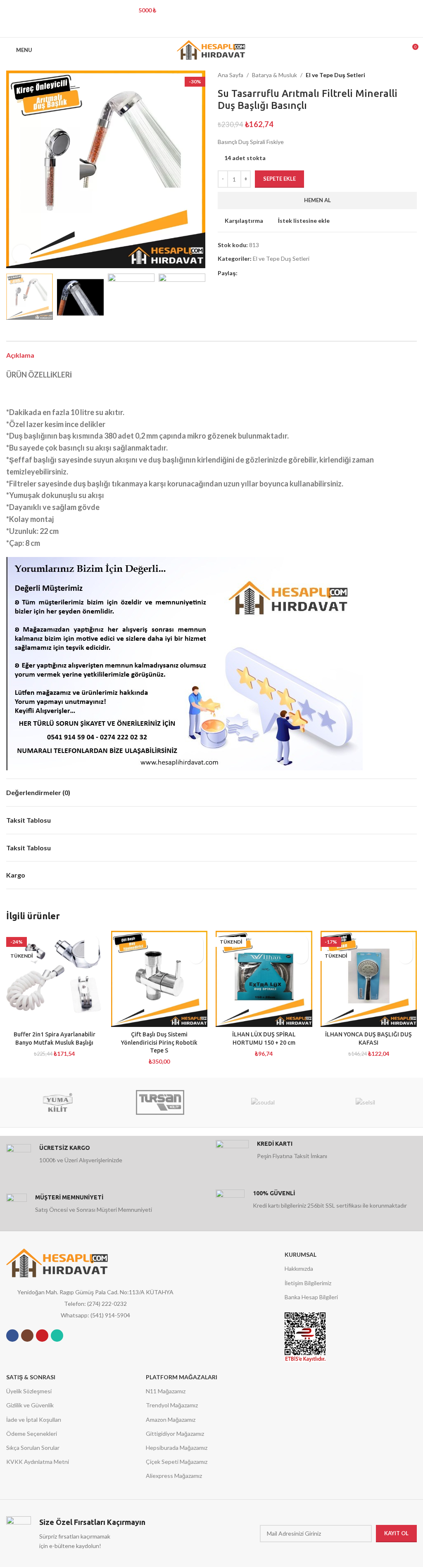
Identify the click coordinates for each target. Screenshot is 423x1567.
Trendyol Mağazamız (172, 1405)
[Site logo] (212, 49)
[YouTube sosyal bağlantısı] (42, 1335)
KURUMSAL (300, 1254)
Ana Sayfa (230, 74)
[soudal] (263, 1102)
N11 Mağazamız (165, 1391)
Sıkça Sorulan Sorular (32, 1447)
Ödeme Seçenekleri (31, 1433)
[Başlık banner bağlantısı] (199, 10)
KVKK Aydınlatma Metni (37, 1461)
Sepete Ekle (279, 178)
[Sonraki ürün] (413, 75)
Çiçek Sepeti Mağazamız (176, 1461)
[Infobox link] (106, 1156)
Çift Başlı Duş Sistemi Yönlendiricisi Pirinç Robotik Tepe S (159, 1042)
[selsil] (365, 1102)
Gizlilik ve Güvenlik (30, 1405)
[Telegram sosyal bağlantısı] (232, 29)
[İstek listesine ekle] (91, 942)
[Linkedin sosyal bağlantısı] (222, 29)
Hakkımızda (299, 1268)
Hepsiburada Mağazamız (176, 1447)
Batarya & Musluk (274, 74)
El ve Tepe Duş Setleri (335, 74)
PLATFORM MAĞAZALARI (181, 1377)
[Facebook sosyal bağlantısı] (190, 29)
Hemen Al (317, 200)
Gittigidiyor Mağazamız (175, 1433)
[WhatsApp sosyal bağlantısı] (57, 1335)
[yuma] (57, 1102)
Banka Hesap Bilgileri (311, 1296)
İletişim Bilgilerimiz (308, 1282)
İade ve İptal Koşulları (33, 1419)
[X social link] (201, 29)
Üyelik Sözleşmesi (29, 1391)
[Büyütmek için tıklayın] (21, 254)
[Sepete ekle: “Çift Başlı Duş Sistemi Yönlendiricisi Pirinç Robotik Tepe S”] (196, 956)
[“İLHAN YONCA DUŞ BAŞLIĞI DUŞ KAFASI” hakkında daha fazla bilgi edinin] (405, 956)
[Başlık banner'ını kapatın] (412, 10)
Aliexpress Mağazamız (174, 1475)
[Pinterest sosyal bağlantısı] (211, 29)
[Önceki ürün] (396, 75)
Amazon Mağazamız (170, 1419)
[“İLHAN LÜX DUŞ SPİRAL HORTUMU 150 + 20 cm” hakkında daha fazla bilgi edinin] (301, 956)
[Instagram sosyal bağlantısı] (27, 1335)
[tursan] (160, 1102)
